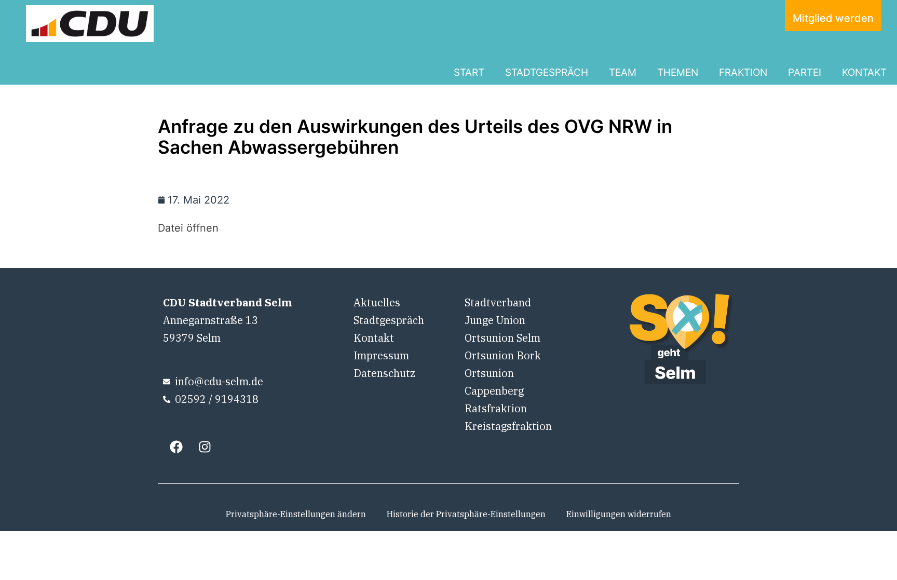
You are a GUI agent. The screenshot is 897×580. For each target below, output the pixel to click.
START (469, 72)
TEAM (622, 72)
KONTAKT (864, 72)
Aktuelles (377, 302)
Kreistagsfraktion (508, 426)
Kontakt (374, 338)
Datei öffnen (188, 228)
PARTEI (804, 72)
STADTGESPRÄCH (546, 72)
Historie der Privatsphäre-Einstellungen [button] (466, 514)
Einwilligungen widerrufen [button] (618, 514)
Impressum (381, 355)
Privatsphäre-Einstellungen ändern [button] (296, 514)
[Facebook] (176, 447)
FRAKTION (743, 72)
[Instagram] (205, 447)
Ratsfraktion (496, 408)
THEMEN (677, 72)
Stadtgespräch (389, 320)
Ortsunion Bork (503, 355)
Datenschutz (384, 373)
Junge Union (495, 320)
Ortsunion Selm (502, 338)
